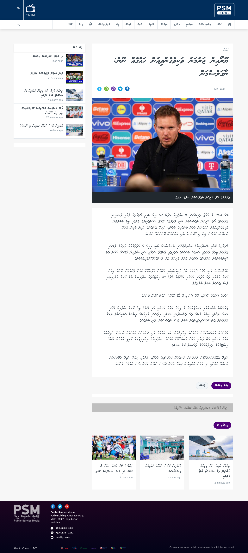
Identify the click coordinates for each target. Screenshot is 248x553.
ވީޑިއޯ (81, 24)
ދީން (117, 24)
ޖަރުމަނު (202, 385)
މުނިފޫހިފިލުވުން (104, 24)
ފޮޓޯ (90, 24)
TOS (35, 548)
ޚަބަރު (219, 24)
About (17, 548)
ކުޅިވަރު (128, 24)
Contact (26, 548)
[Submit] (18, 24)
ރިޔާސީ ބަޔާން (205, 24)
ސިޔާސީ (189, 24)
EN (18, 8)
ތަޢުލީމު (151, 24)
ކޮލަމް (70, 24)
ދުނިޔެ (140, 24)
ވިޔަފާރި (177, 24)
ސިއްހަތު (164, 24)
